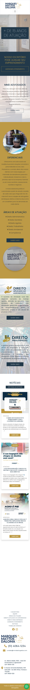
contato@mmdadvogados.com (17, 650)
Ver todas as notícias (15, 387)
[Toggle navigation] (15, 11)
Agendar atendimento (15, 69)
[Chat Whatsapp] (26, 686)
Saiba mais (15, 318)
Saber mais (15, 110)
